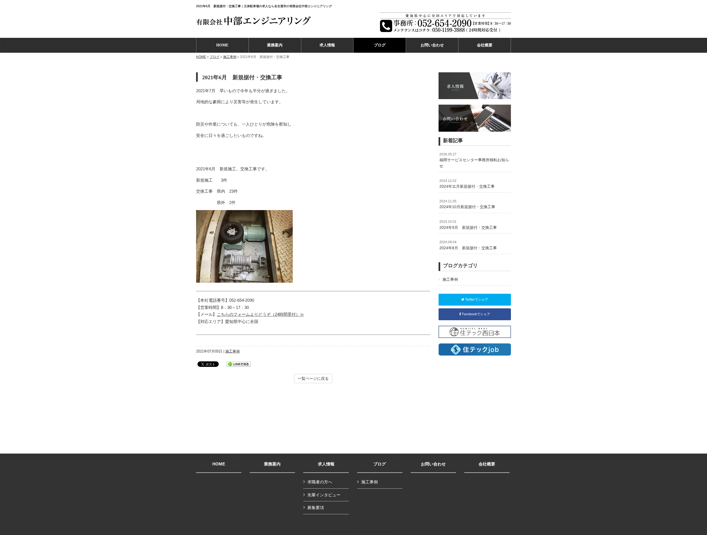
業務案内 (272, 464)
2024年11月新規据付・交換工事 (467, 184)
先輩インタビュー (324, 494)
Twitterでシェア (476, 299)
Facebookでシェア (475, 314)
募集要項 (315, 507)
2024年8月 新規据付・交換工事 (468, 245)
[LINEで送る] (238, 363)
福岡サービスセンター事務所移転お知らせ (474, 160)
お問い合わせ (433, 464)
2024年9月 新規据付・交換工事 (468, 225)
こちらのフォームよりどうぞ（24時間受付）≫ (260, 314)
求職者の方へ (319, 482)
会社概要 (487, 464)
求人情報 (326, 464)
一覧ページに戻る (313, 378)
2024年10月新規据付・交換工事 (467, 204)
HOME (201, 57)
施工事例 (229, 57)
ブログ (215, 57)
